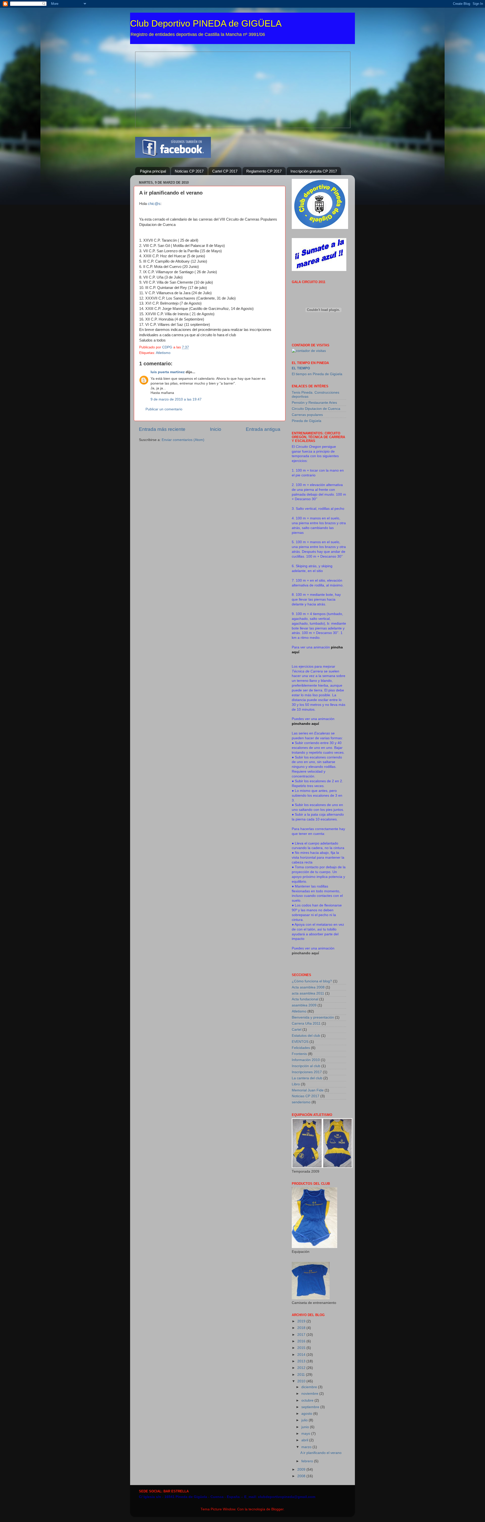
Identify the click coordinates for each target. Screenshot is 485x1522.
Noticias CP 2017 (189, 171)
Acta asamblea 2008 (308, 987)
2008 (301, 1476)
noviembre (310, 1394)
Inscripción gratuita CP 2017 (313, 171)
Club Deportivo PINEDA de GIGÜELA (206, 23)
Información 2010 (306, 1060)
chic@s (154, 204)
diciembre (309, 1387)
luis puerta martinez (168, 372)
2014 (301, 1355)
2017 (301, 1335)
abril (305, 1440)
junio (305, 1427)
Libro (296, 1084)
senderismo (301, 1102)
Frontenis (299, 1054)
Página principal (153, 171)
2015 (301, 1348)
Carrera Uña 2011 (306, 1023)
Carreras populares (307, 415)
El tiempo (301, 368)
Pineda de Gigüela (306, 421)
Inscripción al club (306, 1066)
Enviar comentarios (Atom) (183, 440)
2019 (301, 1321)
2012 (301, 1368)
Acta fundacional (305, 999)
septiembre (310, 1407)
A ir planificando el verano (321, 1453)
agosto (307, 1413)
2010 (301, 1381)
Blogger (277, 1509)
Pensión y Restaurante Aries (314, 403)
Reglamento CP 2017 (264, 171)
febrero (307, 1461)
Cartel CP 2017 (224, 171)
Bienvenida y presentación (313, 1017)
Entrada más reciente (162, 429)
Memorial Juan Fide (308, 1090)
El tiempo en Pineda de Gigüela (317, 374)
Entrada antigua (263, 429)
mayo (306, 1433)
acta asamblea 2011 (308, 993)
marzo (306, 1447)
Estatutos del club (306, 1036)
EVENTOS (300, 1042)
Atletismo (163, 353)
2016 (301, 1341)
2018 (301, 1328)
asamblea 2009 (304, 1005)
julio (305, 1420)
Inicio (215, 429)
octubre (307, 1400)
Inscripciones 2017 (307, 1072)
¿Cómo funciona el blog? (312, 981)
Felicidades (301, 1048)
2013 (301, 1361)
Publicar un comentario (164, 409)
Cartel (296, 1029)
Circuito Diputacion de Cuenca (316, 409)
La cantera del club (307, 1078)
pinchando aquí (305, 953)
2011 (301, 1375)
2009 (301, 1469)
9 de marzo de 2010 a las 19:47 (176, 399)
